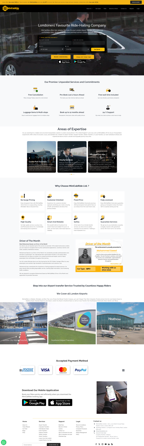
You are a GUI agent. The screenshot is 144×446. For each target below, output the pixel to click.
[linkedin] (109, 444)
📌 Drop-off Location (77, 40)
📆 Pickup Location (44, 40)
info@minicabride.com (101, 431)
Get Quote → (98, 49)
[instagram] (102, 444)
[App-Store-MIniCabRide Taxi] (64, 60)
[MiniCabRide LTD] (10, 6)
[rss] (112, 444)
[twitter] (99, 444)
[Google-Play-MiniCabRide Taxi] (79, 60)
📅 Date (41, 46)
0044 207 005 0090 (101, 432)
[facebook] (96, 444)
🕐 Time (67, 46)
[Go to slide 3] (72, 174)
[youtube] (105, 444)
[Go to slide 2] (71, 174)
